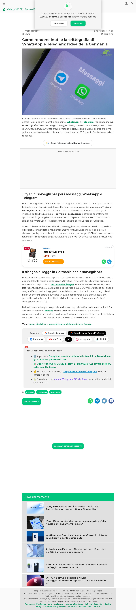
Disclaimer (41, 604)
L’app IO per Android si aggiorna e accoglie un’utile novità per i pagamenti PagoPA (76, 522)
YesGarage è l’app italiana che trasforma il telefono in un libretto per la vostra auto (76, 536)
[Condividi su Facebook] (111, 401)
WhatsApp (55, 392)
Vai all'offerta (52, 262)
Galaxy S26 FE (15, 9)
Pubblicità (73, 607)
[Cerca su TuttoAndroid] (132, 3)
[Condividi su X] (104, 401)
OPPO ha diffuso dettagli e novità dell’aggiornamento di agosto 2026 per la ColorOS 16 (76, 580)
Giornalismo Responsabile (55, 607)
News (27, 34)
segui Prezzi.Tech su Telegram (80, 371)
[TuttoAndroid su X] (68, 339)
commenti (108, 34)
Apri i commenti (31, 401)
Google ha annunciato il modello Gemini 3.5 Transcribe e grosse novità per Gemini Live (72, 507)
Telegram (42, 392)
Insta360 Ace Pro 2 (53, 251)
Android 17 (30, 9)
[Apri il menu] (4, 3)
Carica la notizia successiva (68, 446)
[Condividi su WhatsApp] (104, 261)
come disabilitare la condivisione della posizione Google (60, 324)
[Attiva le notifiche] (126, 3)
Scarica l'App (85, 607)
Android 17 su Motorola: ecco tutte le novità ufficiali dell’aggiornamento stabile (76, 566)
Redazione (30, 604)
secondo (62, 284)
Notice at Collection (94, 604)
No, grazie (59, 23)
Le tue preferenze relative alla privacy (65, 604)
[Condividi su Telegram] (109, 261)
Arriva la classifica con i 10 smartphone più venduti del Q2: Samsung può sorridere (76, 550)
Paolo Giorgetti (32, 31)
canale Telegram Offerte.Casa (70, 379)
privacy (49, 310)
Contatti (97, 607)
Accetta (78, 23)
